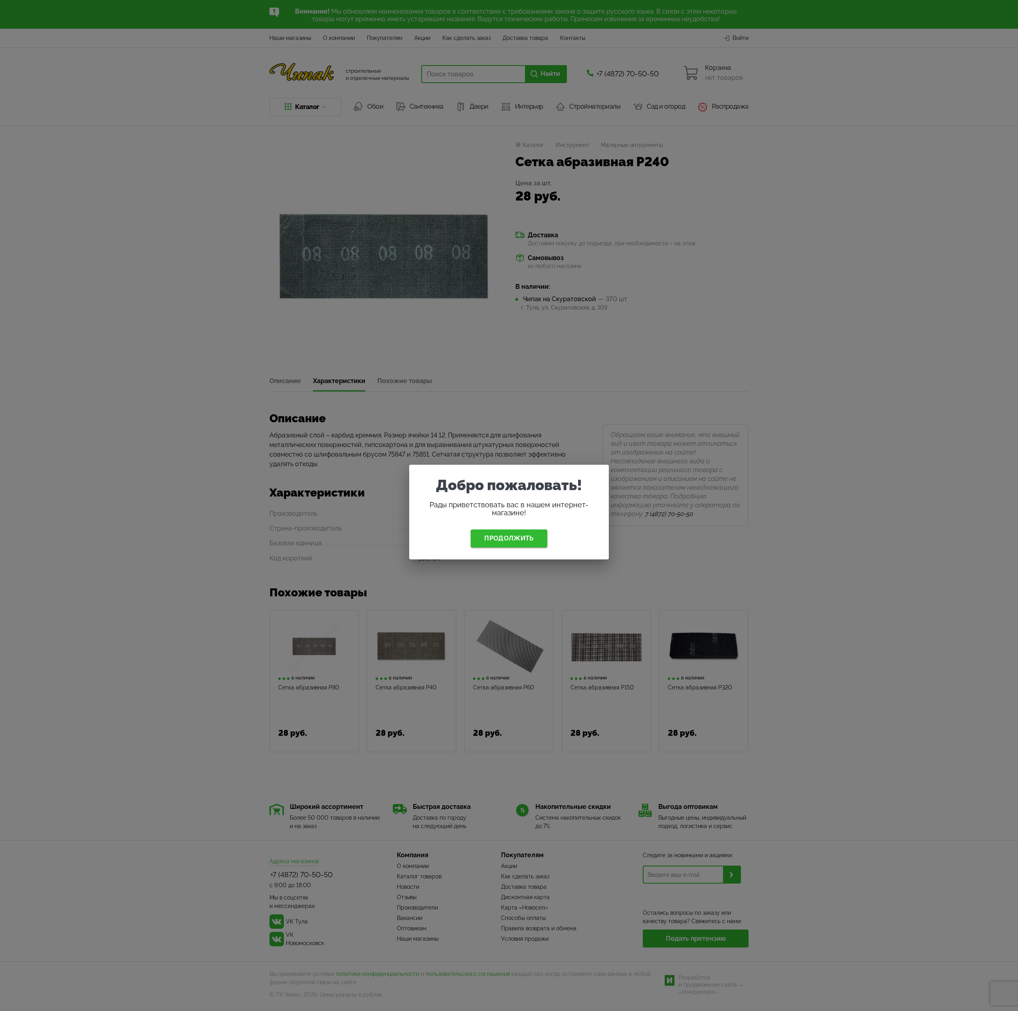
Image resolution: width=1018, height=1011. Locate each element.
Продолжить (508, 538)
